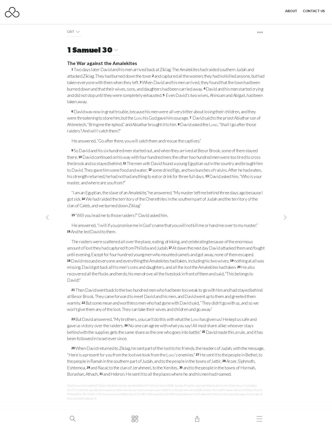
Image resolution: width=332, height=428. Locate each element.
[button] (77, 31)
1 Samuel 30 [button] (90, 51)
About (291, 11)
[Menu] (259, 418)
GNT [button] (70, 31)
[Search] (72, 418)
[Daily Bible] (134, 418)
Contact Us (314, 11)
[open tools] (260, 32)
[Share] (197, 418)
